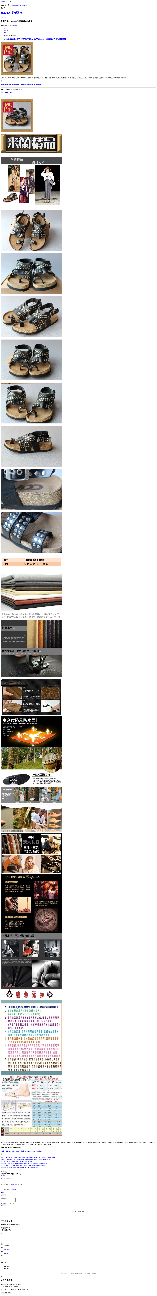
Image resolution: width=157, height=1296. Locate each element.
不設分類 (14, 25)
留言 (16, 1184)
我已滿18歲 (4, 1292)
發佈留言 (3, 1205)
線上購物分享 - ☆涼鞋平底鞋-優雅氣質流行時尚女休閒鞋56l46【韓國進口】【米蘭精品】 (30, 1157)
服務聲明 (94, 1273)
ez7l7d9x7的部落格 (11, 12)
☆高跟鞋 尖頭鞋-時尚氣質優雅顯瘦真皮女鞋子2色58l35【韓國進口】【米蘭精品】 (24, 1163)
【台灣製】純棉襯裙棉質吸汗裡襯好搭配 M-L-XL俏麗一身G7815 (19, 1167)
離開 (9, 1292)
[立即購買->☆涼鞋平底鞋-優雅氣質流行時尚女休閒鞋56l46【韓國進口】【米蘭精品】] (17, 74)
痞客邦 (13, 1184)
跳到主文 (3, 17)
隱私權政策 (87, 1273)
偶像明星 (13, 1189)
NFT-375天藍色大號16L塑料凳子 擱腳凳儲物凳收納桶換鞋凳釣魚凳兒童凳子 (23, 1165)
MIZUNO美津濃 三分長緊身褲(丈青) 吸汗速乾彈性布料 (16, 1161)
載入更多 (3, 1195)
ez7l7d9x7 (3, 1175)
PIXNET (66, 1273)
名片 (5, 32)
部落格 (6, 30)
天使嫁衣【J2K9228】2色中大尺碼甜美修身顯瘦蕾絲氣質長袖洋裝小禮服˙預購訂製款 (25, 1159)
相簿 (5, 28)
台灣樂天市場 (8, 92)
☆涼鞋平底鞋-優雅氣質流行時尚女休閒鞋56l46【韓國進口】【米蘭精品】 (35, 39)
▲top (2, 1192)
